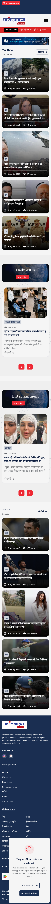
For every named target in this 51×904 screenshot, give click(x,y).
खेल (27, 826)
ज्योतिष (28, 831)
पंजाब (28, 817)
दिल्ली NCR (7, 826)
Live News (7, 782)
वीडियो (4, 791)
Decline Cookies (29, 885)
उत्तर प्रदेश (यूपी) (9, 821)
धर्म (27, 836)
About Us (6, 777)
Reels (4, 796)
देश (3, 817)
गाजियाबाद (6, 836)
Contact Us (7, 801)
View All (22, 277)
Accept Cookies (29, 893)
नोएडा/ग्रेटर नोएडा (9, 831)
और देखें (41, 52)
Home (5, 772)
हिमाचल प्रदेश (31, 821)
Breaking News (9, 786)
